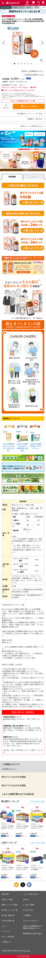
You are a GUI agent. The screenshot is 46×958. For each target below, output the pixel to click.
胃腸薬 (36, 7)
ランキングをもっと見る (37, 801)
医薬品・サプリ (18, 7)
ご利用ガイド (6, 942)
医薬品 (29, 7)
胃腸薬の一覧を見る (34, 119)
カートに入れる (29, 106)
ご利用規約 (27, 915)
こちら (27, 951)
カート (4, 926)
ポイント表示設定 (8, 937)
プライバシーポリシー (31, 921)
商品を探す (6, 894)
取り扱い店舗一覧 (8, 915)
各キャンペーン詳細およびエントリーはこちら (19, 90)
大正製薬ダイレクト (9, 769)
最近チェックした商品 (9, 905)
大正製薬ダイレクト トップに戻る (29, 114)
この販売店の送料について (33, 75)
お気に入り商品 (7, 899)
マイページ (6, 931)
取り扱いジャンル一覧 (9, 910)
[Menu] (3, 3)
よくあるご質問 (28, 905)
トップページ (5, 7)
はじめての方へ (28, 910)
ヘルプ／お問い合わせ (31, 894)
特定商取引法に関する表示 (32, 933)
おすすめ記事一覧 (8, 921)
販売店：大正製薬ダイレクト (33, 71)
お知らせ (26, 899)
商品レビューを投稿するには (31, 126)
